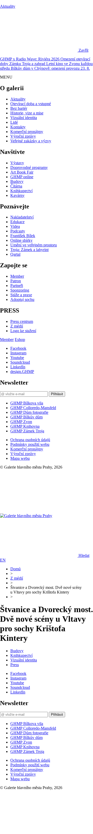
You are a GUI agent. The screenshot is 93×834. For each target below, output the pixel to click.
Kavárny (17, 195)
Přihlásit (57, 394)
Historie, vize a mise (26, 113)
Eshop (20, 339)
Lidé (14, 122)
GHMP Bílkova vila (26, 403)
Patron (15, 281)
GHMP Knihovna (25, 426)
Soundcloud (20, 362)
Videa (15, 226)
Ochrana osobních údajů (30, 440)
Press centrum (21, 321)
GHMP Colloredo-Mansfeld (33, 408)
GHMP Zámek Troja (27, 431)
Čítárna (16, 186)
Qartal (15, 254)
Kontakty (18, 127)
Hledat (84, 555)
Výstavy (17, 163)
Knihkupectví (21, 191)
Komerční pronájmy (26, 131)
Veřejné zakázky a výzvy (30, 141)
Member (17, 276)
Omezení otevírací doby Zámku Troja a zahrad (45, 61)
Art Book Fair (21, 172)
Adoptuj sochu (22, 299)
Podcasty (17, 231)
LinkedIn (17, 367)
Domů (15, 569)
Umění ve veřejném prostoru (33, 245)
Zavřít (83, 50)
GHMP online (21, 177)
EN (3, 560)
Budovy (17, 181)
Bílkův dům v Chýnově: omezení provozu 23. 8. (50, 68)
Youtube (17, 357)
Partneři (16, 285)
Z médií (16, 326)
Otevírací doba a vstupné (30, 104)
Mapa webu (20, 458)
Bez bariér (18, 108)
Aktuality (7, 6)
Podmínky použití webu (29, 444)
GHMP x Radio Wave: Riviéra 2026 (30, 59)
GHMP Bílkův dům (26, 417)
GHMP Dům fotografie (29, 412)
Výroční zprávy (23, 136)
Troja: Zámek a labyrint (29, 249)
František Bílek (22, 235)
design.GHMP (22, 371)
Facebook (18, 348)
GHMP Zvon (21, 421)
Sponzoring (19, 290)
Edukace (17, 222)
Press (14, 664)
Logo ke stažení (23, 331)
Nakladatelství (22, 217)
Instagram (18, 353)
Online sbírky (21, 240)
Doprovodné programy (29, 167)
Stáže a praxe (21, 295)
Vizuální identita (23, 117)
